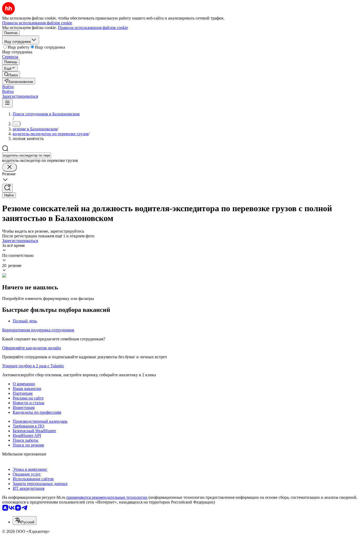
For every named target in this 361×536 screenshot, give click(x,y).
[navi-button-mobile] (7, 103)
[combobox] (26, 155)
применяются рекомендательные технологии (106, 497)
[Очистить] (9, 167)
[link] (11, 74)
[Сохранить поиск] (7, 188)
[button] (8, 86)
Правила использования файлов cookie (93, 27)
